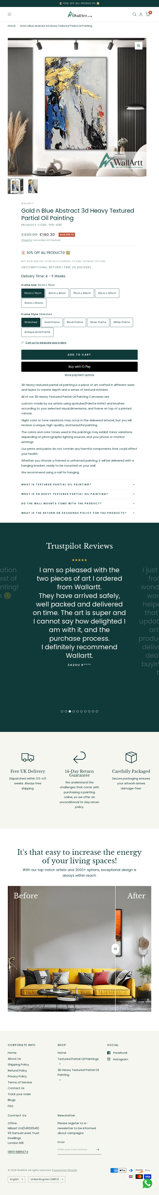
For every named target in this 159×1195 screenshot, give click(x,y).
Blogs (12, 1100)
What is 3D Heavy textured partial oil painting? (64, 494)
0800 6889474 (18, 1152)
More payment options (79, 375)
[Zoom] (139, 46)
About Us (14, 1059)
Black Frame (75, 322)
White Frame (121, 322)
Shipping (26, 240)
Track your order (19, 1094)
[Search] (134, 14)
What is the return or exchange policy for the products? (73, 513)
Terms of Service (20, 1082)
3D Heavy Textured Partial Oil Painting (78, 1072)
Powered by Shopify (64, 1170)
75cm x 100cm (82, 293)
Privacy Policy (17, 1076)
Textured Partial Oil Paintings (78, 1059)
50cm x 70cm (32, 293)
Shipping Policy (18, 1064)
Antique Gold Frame (37, 332)
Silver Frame (98, 322)
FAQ (10, 1106)
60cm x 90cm (57, 293)
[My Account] (141, 14)
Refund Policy (17, 1070)
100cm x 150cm (33, 303)
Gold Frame (52, 322)
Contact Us (16, 1088)
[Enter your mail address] (97, 1149)
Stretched (30, 322)
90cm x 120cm (107, 293)
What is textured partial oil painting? (56, 484)
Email (61, 1142)
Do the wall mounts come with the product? (61, 503)
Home (12, 26)
